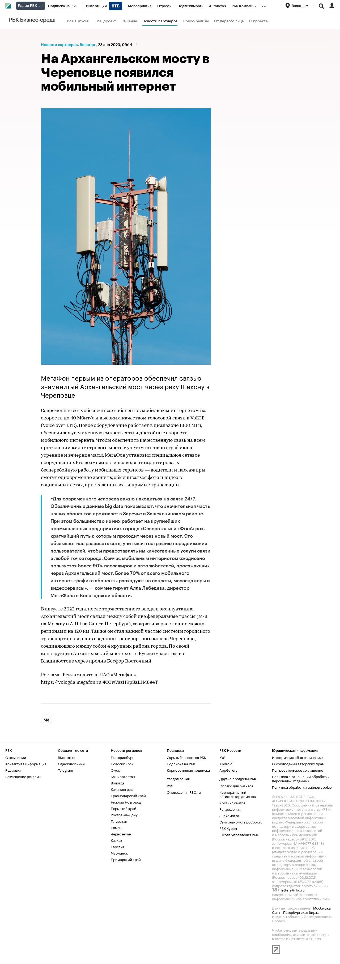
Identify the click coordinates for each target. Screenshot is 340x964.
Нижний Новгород (126, 801)
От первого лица (229, 20)
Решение (129, 20)
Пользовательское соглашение (297, 769)
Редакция (13, 769)
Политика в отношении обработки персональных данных (301, 778)
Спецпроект (105, 20)
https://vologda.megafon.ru (71, 682)
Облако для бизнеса (236, 785)
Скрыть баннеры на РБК (186, 757)
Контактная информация (25, 763)
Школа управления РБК (238, 834)
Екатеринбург (122, 757)
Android (225, 763)
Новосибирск (122, 763)
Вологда (87, 44)
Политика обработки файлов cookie (302, 786)
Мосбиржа (322, 907)
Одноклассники (71, 763)
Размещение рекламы (23, 776)
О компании (15, 757)
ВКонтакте (66, 757)
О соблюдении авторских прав (298, 763)
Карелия (118, 846)
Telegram (65, 769)
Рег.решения (230, 809)
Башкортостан (123, 776)
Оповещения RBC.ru (184, 792)
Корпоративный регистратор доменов (237, 794)
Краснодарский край (128, 795)
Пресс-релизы (196, 20)
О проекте (258, 20)
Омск (115, 769)
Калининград (122, 789)
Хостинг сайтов (232, 802)
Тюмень (117, 827)
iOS (222, 757)
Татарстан (119, 820)
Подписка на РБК (181, 763)
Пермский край (123, 808)
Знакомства (229, 815)
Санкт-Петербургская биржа (296, 912)
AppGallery (228, 769)
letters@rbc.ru (293, 889)
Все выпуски (78, 20)
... (264, 5)
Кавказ (116, 840)
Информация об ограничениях (298, 757)
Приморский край (126, 859)
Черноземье (121, 833)
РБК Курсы (228, 828)
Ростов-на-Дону (124, 814)
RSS (170, 785)
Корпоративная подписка (188, 769)
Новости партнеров (159, 20)
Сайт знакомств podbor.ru (240, 821)
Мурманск (119, 852)
